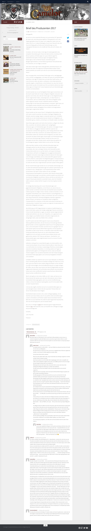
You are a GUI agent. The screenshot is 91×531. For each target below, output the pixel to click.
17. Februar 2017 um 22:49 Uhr (41, 335)
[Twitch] (17, 22)
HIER (39, 304)
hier (32, 306)
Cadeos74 (32, 437)
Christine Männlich (33, 510)
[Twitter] (19, 22)
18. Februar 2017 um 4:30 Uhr (45, 345)
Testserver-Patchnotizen (15, 70)
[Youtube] (21, 22)
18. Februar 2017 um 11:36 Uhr (40, 437)
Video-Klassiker (84, 72)
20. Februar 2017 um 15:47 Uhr (44, 510)
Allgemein (28, 22)
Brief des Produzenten (35, 324)
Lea (28, 31)
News (3, 1)
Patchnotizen (10, 1)
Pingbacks (42, 331)
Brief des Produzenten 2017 (15, 57)
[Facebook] (15, 22)
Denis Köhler (32, 335)
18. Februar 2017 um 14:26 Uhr (42, 459)
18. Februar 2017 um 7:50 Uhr (47, 424)
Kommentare (32, 331)
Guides (17, 1)
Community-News (17, 46)
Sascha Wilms (32, 459)
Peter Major (38, 424)
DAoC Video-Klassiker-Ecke (80, 73)
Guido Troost (35, 345)
